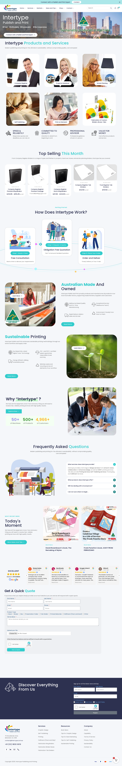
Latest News (79, 702)
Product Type (11, 612)
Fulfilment (74, 474)
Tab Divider (44, 614)
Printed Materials (56, 614)
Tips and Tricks (100, 702)
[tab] (91, 464)
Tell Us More (11, 617)
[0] (118, 8)
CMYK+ (100, 470)
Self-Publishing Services (98, 472)
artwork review (109, 468)
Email (9, 605)
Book (10, 614)
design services (95, 468)
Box (22, 614)
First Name (10, 598)
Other (86, 614)
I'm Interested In (79, 700)
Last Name (47, 598)
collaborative (72, 470)
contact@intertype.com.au (14, 740)
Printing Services (84, 472)
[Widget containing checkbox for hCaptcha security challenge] (19, 644)
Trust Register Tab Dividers (106, 186)
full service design (84, 470)
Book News (49, 545)
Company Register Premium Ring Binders (14, 190)
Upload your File (12, 630)
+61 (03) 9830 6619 (13, 744)
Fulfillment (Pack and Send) (73, 614)
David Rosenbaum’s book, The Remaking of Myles (58, 549)
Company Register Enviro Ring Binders (60, 190)
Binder (16, 614)
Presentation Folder (31, 614)
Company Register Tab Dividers (83, 186)
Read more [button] (31, 582)
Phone (46, 605)
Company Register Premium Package (37, 190)
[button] (119, 2)
